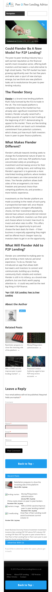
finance (26, 530)
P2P (12, 292)
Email (8, 432)
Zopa (27, 539)
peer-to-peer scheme (32, 534)
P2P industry (37, 532)
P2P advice (29, 532)
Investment (33, 530)
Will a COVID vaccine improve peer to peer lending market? (13, 371)
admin (22, 311)
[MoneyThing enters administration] (36, 342)
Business (13, 530)
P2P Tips (22, 534)
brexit (7, 530)
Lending (18, 532)
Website (8, 440)
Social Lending (17, 539)
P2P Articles (36, 574)
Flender (8, 98)
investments (42, 530)
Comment (9, 402)
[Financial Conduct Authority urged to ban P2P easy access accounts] (36, 366)
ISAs (13, 532)
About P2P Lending (21, 574)
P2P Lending (21, 292)
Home (9, 574)
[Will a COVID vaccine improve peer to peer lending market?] (14, 366)
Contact (23, 577)
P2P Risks (15, 534)
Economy (20, 530)
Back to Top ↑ (26, 463)
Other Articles (12, 577)
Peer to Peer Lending (16, 537)
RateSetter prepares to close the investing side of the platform (14, 347)
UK (24, 539)
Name (8, 423)
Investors (8, 532)
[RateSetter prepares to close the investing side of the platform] (14, 342)
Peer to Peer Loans (31, 537)
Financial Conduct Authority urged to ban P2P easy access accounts (36, 372)
